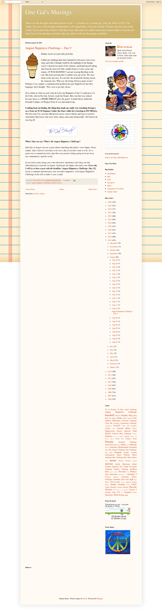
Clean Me (108, 423)
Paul (107, 471)
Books (120, 417)
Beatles (117, 415)
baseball (53, 183)
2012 (110, 378)
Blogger (100, 598)
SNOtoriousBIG (115, 482)
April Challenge (131, 409)
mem (106, 461)
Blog (131, 415)
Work (116, 494)
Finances (108, 436)
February (113, 363)
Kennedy (118, 452)
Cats (135, 417)
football (126, 436)
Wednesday (109, 495)
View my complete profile (114, 61)
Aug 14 (115, 294)
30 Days (120, 409)
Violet (135, 492)
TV (118, 492)
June (112, 350)
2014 (110, 371)
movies (59, 183)
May (112, 353)
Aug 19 (115, 284)
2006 (110, 399)
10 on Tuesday (110, 409)
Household (133, 447)
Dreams (119, 431)
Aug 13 (115, 298)
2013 (110, 375)
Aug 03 (115, 335)
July (111, 346)
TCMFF (134, 484)
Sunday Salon (112, 191)
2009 (110, 388)
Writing (121, 495)
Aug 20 (115, 280)
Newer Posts (30, 189)
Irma (106, 450)
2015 (110, 240)
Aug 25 (115, 270)
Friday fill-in (109, 439)
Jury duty (108, 452)
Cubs (113, 428)
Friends (109, 441)
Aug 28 (115, 263)
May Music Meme (130, 457)
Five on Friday (118, 436)
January (113, 367)
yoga (126, 495)
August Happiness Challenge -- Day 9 (48, 48)
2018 (110, 230)
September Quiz (119, 479)
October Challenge (121, 469)
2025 (110, 205)
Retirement (113, 474)
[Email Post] (74, 180)
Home (62, 189)
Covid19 (116, 425)
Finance (134, 434)
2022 (110, 216)
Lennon (134, 452)
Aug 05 (115, 328)
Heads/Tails (109, 444)
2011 (110, 382)
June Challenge (131, 449)
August (113, 257)
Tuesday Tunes (110, 492)
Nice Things (123, 466)
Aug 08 (115, 318)
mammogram (110, 455)
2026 (110, 202)
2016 (110, 236)
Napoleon (115, 466)
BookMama (111, 173)
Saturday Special (111, 477)
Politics (133, 471)
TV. (122, 492)
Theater (125, 487)
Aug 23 (115, 274)
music (117, 463)
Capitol (129, 418)
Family (108, 433)
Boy (125, 418)
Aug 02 (115, 338)
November (114, 246)
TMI (114, 490)
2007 (110, 395)
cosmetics (108, 426)
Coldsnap (116, 423)
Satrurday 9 (122, 474)
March (112, 360)
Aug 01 (115, 342)
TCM (127, 484)
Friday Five (119, 439)
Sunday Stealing (117, 484)
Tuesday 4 (133, 489)
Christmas (116, 420)
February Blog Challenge (121, 433)
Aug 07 (115, 321)
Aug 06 (115, 325)
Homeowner (123, 447)
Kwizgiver (111, 182)
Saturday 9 (132, 474)
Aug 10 (115, 308)
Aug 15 (115, 291)
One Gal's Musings (48, 12)
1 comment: (67, 180)
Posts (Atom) (40, 193)
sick (127, 479)
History (107, 447)
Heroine (133, 444)
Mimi (109, 185)
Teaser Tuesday (110, 487)
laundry (126, 452)
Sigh (131, 479)
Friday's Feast (131, 438)
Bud (108, 176)
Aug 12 (115, 301)
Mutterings (126, 464)
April (112, 357)
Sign (135, 479)
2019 (110, 226)
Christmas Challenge (129, 420)
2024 (110, 209)
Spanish (128, 482)
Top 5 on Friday (122, 490)
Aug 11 (115, 305)
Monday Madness (124, 461)
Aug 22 (115, 277)
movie (135, 461)
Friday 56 (133, 436)
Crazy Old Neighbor (129, 426)
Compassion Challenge (128, 423)
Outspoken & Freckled (115, 188)
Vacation (127, 492)
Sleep (107, 482)
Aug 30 (115, 260)
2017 (110, 233)
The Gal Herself (126, 47)
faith (135, 430)
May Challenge (117, 457)
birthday (124, 415)
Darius (134, 428)
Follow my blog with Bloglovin (116, 157)
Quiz (106, 474)
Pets (128, 472)
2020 (110, 223)
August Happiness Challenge (41, 183)
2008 (110, 392)
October (113, 250)
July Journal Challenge (117, 449)
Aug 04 (115, 331)
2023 (110, 212)
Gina (109, 179)
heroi (128, 445)
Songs (123, 482)
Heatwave (117, 445)
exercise (127, 430)
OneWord (133, 469)
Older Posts (93, 189)
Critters (107, 428)
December (114, 243)
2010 (110, 385)
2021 (110, 219)
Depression (110, 430)
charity (108, 420)
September (114, 253)
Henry (123, 444)
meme (113, 460)
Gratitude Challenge (127, 442)
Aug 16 (115, 287)
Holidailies (114, 447)
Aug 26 (115, 267)
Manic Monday (123, 455)
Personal (122, 471)
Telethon (119, 487)
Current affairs (124, 428)
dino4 (85, 598)
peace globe (113, 472)
